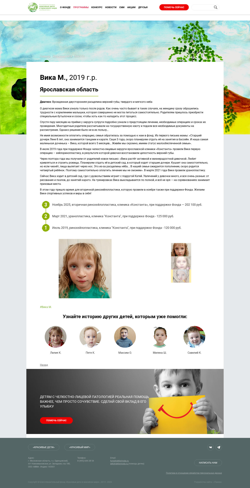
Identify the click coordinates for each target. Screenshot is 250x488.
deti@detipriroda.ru (119, 464)
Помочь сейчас (174, 7)
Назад (44, 365)
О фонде (65, 7)
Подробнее (55, 340)
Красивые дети (62, 56)
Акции (131, 7)
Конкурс (96, 7)
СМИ (121, 7)
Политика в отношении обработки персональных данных (194, 473)
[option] (111, 268)
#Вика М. (46, 307)
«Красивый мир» (79, 447)
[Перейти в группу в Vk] (210, 447)
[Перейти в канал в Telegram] (218, 447)
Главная (45, 56)
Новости (110, 7)
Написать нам (208, 462)
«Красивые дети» (44, 447)
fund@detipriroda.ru (119, 461)
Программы (81, 7)
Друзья (142, 7)
